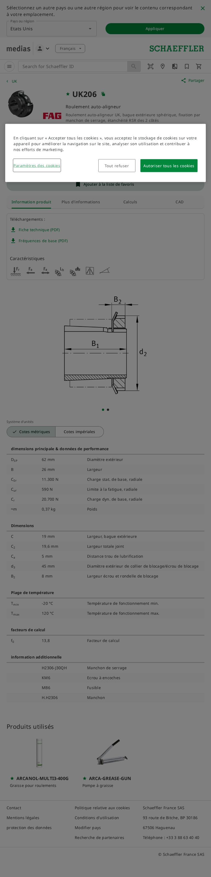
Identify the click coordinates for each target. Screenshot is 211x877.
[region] (105, 153)
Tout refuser (117, 165)
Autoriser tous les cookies (169, 165)
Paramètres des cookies (36, 165)
